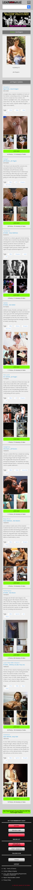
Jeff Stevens (6, 161)
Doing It (5, 159)
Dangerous (6, 447)
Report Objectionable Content (11, 877)
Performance (7, 591)
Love (7, 472)
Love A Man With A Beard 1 (11, 663)
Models (12, 32)
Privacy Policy (7, 880)
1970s (10, 110)
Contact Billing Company (10, 871)
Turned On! (6, 231)
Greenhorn (6, 735)
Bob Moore (12, 593)
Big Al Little (6, 89)
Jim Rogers (14, 161)
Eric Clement (6, 377)
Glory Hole (8, 184)
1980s (17, 110)
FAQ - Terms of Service (9, 868)
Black (23, 686)
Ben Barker (12, 305)
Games (5, 303)
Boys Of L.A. (7, 519)
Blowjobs (22, 182)
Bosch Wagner (14, 89)
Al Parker (5, 233)
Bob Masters (16, 521)
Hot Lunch (6, 375)
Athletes (17, 326)
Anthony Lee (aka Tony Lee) (17, 664)
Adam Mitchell (7, 736)
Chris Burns (6, 449)
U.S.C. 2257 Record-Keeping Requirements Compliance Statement (14, 874)
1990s (23, 110)
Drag (7, 544)
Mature (7, 616)
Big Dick (17, 542)
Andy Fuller (15, 736)
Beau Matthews (13, 233)
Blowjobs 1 (6, 87)
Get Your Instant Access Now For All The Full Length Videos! (16, 811)
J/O (6, 256)
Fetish (25, 254)
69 (6, 113)
